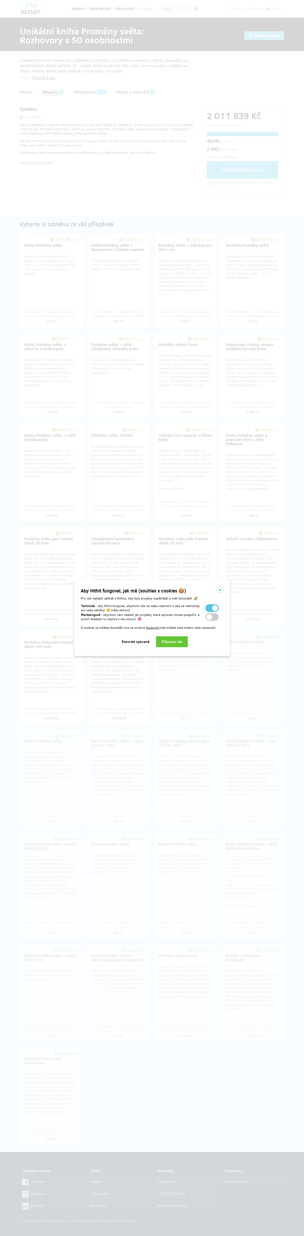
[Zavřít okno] (220, 590)
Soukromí (153, 628)
